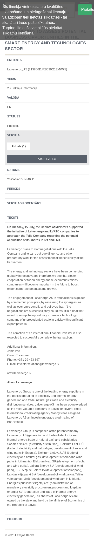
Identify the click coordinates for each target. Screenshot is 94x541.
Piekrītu (86, 9)
